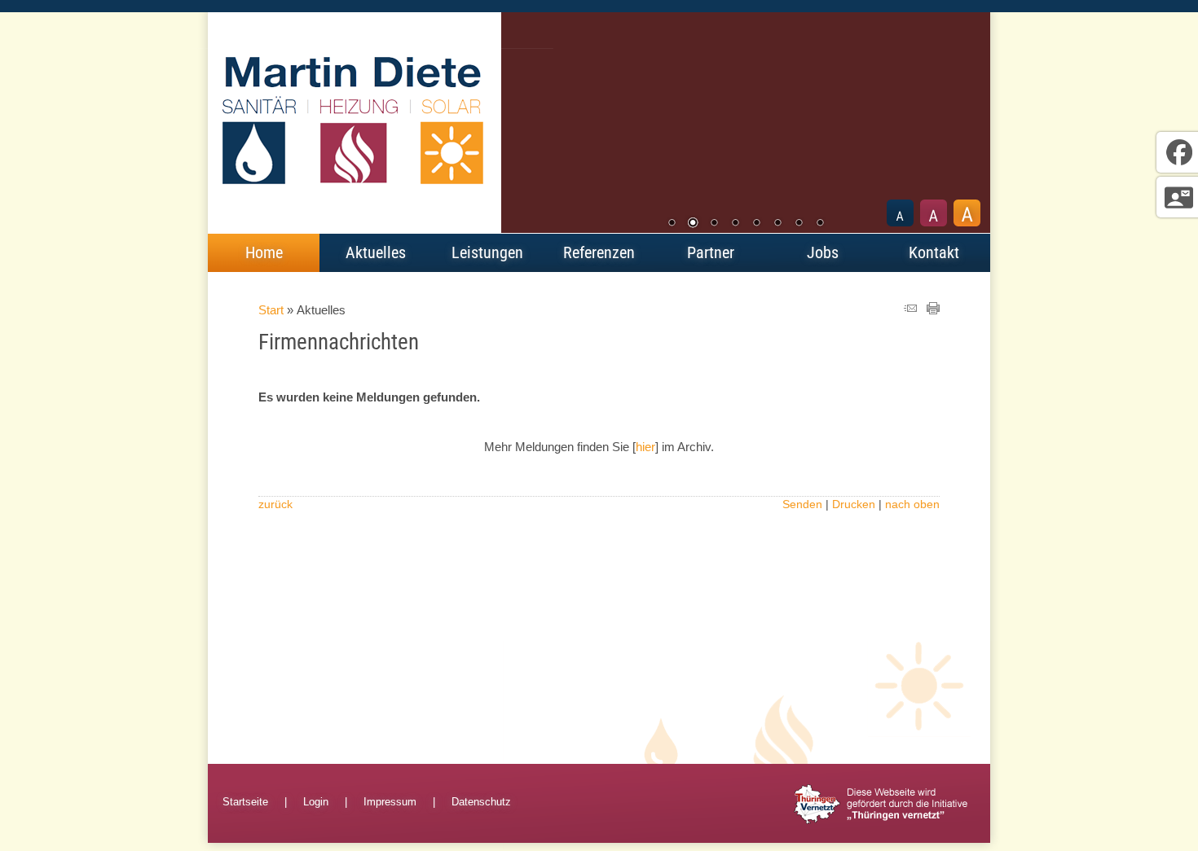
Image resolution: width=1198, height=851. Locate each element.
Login (315, 802)
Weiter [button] (966, 124)
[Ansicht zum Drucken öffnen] (933, 310)
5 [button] (756, 224)
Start (271, 310)
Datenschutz (481, 802)
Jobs (823, 252)
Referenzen (599, 252)
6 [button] (777, 224)
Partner (710, 252)
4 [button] (735, 224)
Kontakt (934, 252)
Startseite (245, 802)
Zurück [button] (525, 124)
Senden (802, 504)
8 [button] (820, 224)
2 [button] (693, 224)
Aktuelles (376, 252)
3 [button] (714, 224)
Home (264, 252)
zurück (275, 504)
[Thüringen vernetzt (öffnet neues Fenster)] (880, 820)
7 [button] (799, 224)
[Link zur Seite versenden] (910, 310)
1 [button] (671, 224)
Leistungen (487, 252)
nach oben (912, 504)
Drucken (853, 504)
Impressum (389, 802)
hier (645, 447)
